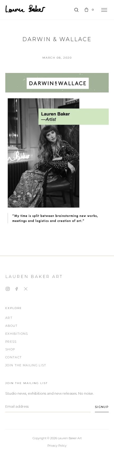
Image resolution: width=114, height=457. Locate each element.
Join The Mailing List (25, 365)
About (11, 326)
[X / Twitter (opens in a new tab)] (25, 289)
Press (11, 341)
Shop (10, 349)
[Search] (76, 9)
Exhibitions (16, 334)
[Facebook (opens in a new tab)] (16, 289)
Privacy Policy (57, 445)
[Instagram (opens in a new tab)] (7, 289)
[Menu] (104, 10)
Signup (102, 407)
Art (8, 318)
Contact (13, 357)
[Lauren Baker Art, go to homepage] (25, 9)
